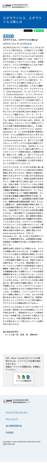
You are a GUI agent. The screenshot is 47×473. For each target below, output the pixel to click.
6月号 (28, 43)
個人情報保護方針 (14, 425)
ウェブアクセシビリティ (17, 412)
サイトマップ (12, 418)
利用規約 (10, 432)
